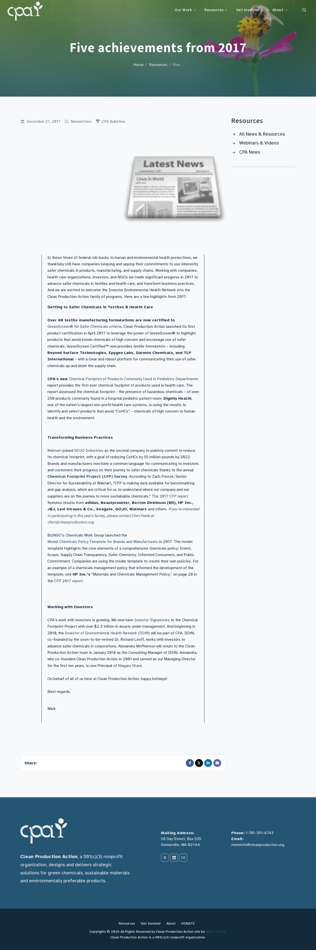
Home (138, 64)
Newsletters (81, 121)
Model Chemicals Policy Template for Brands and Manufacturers (102, 541)
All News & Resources (262, 134)
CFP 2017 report (68, 580)
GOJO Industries (88, 450)
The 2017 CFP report (170, 496)
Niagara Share (130, 665)
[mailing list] (183, 858)
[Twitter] (199, 763)
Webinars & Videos (259, 143)
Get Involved (150, 923)
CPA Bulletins (113, 121)
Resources (158, 64)
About (171, 923)
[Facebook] (190, 763)
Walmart (54, 450)
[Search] (304, 9)
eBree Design (216, 931)
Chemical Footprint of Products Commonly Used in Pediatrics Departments (133, 378)
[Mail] (217, 763)
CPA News (249, 152)
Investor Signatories (152, 620)
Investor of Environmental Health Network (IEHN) (107, 633)
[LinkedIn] (208, 763)
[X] (165, 858)
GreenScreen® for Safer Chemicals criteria (84, 326)
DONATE (188, 923)
